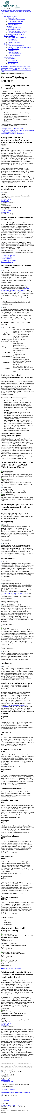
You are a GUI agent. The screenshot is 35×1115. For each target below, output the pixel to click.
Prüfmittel (7, 44)
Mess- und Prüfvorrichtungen (16, 45)
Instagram (12, 1089)
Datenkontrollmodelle (14, 42)
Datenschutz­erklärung (7, 70)
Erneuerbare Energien (7, 262)
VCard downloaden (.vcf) (8, 202)
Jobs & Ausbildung (10, 11)
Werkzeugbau (8, 26)
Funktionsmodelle (13, 41)
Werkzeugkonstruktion (14, 28)
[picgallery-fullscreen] (4, 1112)
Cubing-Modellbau (9, 36)
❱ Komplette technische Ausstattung (11, 968)
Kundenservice (20, 133)
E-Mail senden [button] (5, 201)
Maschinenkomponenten (15, 23)
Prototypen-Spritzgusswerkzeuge (17, 31)
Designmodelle (12, 39)
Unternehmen (8, 10)
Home (2, 10)
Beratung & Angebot (13, 129)
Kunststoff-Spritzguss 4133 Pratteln (15, 1069)
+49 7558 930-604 (6, 210)
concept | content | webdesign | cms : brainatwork (14, 1110)
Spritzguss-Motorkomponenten (16, 19)
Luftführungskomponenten (15, 21)
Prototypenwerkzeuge (7, 595)
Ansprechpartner (16, 10)
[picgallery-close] (1, 1112)
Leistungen (4, 129)
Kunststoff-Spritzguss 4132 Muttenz (23, 1066)
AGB (14, 70)
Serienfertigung (12, 18)
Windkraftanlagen (13, 62)
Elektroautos (11, 58)
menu (2, 13)
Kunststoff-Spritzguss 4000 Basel (9, 1063)
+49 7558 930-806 (6, 199)
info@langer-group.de (7, 1081)
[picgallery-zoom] (5, 1112)
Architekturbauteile (13, 24)
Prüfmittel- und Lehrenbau (8, 260)
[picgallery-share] (3, 1112)
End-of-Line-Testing (13, 49)
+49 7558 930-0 (5, 1080)
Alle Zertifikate (5, 1100)
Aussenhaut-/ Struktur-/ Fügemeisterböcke (20, 47)
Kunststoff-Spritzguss (10, 16)
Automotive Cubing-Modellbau (17, 37)
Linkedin (4, 1089)
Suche (29, 11)
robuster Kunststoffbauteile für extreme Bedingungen (15, 289)
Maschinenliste (20, 11)
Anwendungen (8, 57)
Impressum (19, 70)
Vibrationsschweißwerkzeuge (16, 34)
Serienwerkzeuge (5, 593)
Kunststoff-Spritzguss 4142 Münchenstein (16, 1065)
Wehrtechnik (11, 63)
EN (26, 11)
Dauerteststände (12, 50)
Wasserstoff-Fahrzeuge (14, 60)
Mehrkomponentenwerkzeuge (16, 32)
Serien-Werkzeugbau (6, 257)
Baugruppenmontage (14, 55)
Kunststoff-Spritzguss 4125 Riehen (9, 1067)
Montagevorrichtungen (14, 54)
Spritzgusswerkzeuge (14, 29)
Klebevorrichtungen (13, 52)
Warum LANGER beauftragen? (21, 130)
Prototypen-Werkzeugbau (8, 255)
